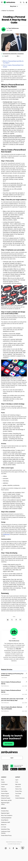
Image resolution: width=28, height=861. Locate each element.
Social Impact (4, 784)
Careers (3, 782)
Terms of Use (18, 789)
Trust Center (18, 793)
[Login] (26, 3)
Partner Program (5, 793)
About (2, 779)
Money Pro (3, 824)
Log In (11, 757)
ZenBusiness (6, 534)
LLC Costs (3, 826)
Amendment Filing (5, 829)
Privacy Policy (18, 791)
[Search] (20, 2)
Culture (3, 786)
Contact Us (18, 786)
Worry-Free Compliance (6, 815)
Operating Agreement (6, 817)
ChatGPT (6, 56)
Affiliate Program (5, 795)
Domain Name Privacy (6, 835)
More (18, 56)
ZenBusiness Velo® (5, 822)
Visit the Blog (4, 791)
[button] (23, 730)
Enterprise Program (5, 798)
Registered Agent (5, 813)
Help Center (18, 784)
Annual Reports (4, 820)
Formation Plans (5, 810)
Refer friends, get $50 (6, 800)
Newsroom (3, 789)
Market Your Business (8, 10)
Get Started (8, 743)
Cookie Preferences (19, 798)
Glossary (17, 795)
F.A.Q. (16, 782)
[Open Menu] (1, 2)
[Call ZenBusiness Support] (24, 2)
